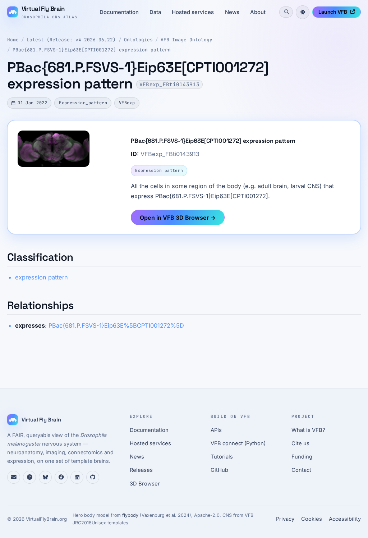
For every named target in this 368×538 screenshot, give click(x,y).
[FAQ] (29, 477)
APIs (216, 430)
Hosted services (193, 12)
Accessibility (345, 519)
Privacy (285, 519)
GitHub (219, 470)
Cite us (300, 443)
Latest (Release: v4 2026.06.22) (71, 40)
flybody (130, 515)
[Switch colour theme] (302, 12)
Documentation (119, 12)
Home (13, 40)
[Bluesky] (45, 477)
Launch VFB (332, 12)
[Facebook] (61, 477)
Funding (301, 456)
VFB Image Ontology (186, 40)
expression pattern (41, 277)
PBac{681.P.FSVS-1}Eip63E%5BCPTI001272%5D (116, 325)
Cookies (311, 519)
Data (155, 12)
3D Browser (145, 483)
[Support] (13, 477)
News (232, 12)
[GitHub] (92, 477)
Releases (141, 470)
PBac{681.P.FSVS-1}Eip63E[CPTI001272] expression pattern (92, 50)
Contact (301, 470)
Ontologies (138, 40)
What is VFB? (308, 430)
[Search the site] (286, 11)
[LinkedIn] (76, 477)
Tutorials (222, 456)
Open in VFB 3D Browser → (178, 217)
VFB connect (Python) (238, 443)
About (258, 12)
